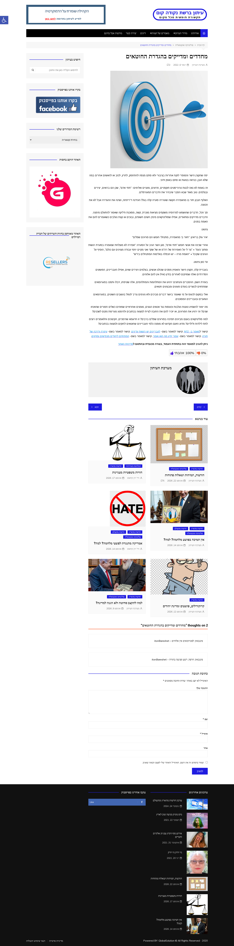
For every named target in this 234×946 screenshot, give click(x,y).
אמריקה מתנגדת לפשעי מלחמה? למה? (118, 543)
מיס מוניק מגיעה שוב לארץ (169, 814)
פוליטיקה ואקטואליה (179, 468)
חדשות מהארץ (197, 468)
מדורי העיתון (181, 33)
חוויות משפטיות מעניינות (127, 472)
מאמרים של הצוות (160, 33)
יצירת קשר (131, 33)
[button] (4, 20)
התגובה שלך (202, 688)
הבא (97, 406)
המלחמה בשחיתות (133, 466)
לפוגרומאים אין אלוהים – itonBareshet (174, 640)
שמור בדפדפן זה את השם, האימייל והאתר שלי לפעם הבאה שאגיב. (173, 762)
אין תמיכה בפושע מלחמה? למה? (183, 540)
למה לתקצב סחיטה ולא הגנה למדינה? (119, 603)
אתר (206, 748)
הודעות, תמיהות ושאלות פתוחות (184, 475)
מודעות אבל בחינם (113, 33)
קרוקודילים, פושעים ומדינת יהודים (183, 606)
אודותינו (195, 33)
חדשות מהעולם (180, 528)
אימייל (204, 733)
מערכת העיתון (198, 64)
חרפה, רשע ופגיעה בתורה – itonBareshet (173, 659)
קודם (199, 406)
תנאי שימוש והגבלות (35, 941)
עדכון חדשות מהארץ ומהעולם (167, 800)
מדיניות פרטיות (56, 941)
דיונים (143, 33)
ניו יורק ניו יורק (175, 852)
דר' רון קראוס (133, 478)
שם (205, 719)
